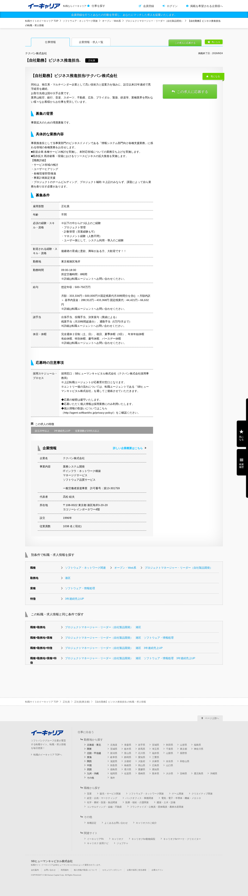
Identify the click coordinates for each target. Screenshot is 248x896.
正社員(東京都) (82, 701)
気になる (216, 42)
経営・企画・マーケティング (102, 798)
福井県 (155, 753)
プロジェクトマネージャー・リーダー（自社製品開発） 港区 (103, 627)
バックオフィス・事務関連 (139, 798)
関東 (89, 749)
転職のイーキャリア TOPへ (48, 754)
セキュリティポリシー (112, 870)
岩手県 (141, 744)
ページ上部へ (212, 718)
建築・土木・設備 (166, 802)
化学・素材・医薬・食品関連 (102, 802)
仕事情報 (50, 42)
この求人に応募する (185, 42)
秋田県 (169, 744)
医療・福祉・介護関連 (137, 802)
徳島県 (113, 769)
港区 (68, 578)
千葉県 (169, 749)
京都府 (127, 761)
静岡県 (127, 757)
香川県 (127, 769)
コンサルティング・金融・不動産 (104, 806)
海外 (112, 777)
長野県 (183, 753)
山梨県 (169, 753)
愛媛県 (141, 769)
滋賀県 (113, 761)
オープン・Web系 (111, 21)
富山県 (127, 753)
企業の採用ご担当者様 (136, 870)
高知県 (155, 769)
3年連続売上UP (74, 598)
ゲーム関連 (177, 793)
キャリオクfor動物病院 (143, 839)
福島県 (197, 744)
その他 (90, 777)
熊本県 (155, 773)
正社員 (66, 701)
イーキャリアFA (95, 839)
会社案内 (35, 870)
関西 (89, 761)
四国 (89, 769)
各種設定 (91, 823)
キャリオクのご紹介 (146, 823)
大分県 (169, 773)
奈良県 (169, 761)
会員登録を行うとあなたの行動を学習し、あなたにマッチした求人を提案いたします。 (124, 14)
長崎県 (141, 773)
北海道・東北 (94, 744)
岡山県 (141, 765)
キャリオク (117, 839)
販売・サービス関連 (110, 793)
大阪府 (141, 761)
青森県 (127, 744)
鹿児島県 (198, 773)
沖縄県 (213, 773)
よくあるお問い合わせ (116, 823)
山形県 (183, 744)
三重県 (155, 757)
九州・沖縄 (93, 773)
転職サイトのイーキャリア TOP (41, 21)
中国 (89, 765)
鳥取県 (113, 765)
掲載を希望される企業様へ (206, 6)
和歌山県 (184, 761)
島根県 (127, 765)
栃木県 (127, 749)
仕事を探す (98, 5)
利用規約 (65, 870)
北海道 (113, 744)
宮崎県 (183, 773)
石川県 (141, 753)
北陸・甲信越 (94, 753)
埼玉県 (155, 749)
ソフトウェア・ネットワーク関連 (80, 21)
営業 (89, 793)
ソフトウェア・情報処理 (80, 588)
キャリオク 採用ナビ (97, 843)
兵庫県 (155, 761)
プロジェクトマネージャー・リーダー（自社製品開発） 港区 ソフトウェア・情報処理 (119, 637)
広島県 (155, 765)
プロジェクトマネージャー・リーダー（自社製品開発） (154, 21)
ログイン (172, 6)
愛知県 (141, 757)
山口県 (169, 765)
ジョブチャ (122, 843)
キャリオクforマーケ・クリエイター (182, 839)
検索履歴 (241, 465)
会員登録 (148, 6)
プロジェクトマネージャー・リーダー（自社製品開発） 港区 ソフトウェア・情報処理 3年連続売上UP (130, 658)
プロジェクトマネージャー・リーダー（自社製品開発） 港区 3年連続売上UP (114, 647)
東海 (89, 757)
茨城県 (113, 749)
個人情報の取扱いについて (85, 870)
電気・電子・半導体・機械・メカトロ (181, 798)
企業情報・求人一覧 (91, 42)
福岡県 (113, 773)
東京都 (183, 749)
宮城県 (155, 744)
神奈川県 (198, 749)
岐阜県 (113, 757)
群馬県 (141, 749)
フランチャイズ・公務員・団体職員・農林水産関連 (156, 806)
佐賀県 (127, 773)
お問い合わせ (50, 870)
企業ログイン (157, 870)
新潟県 (113, 753)
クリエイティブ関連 (202, 793)
